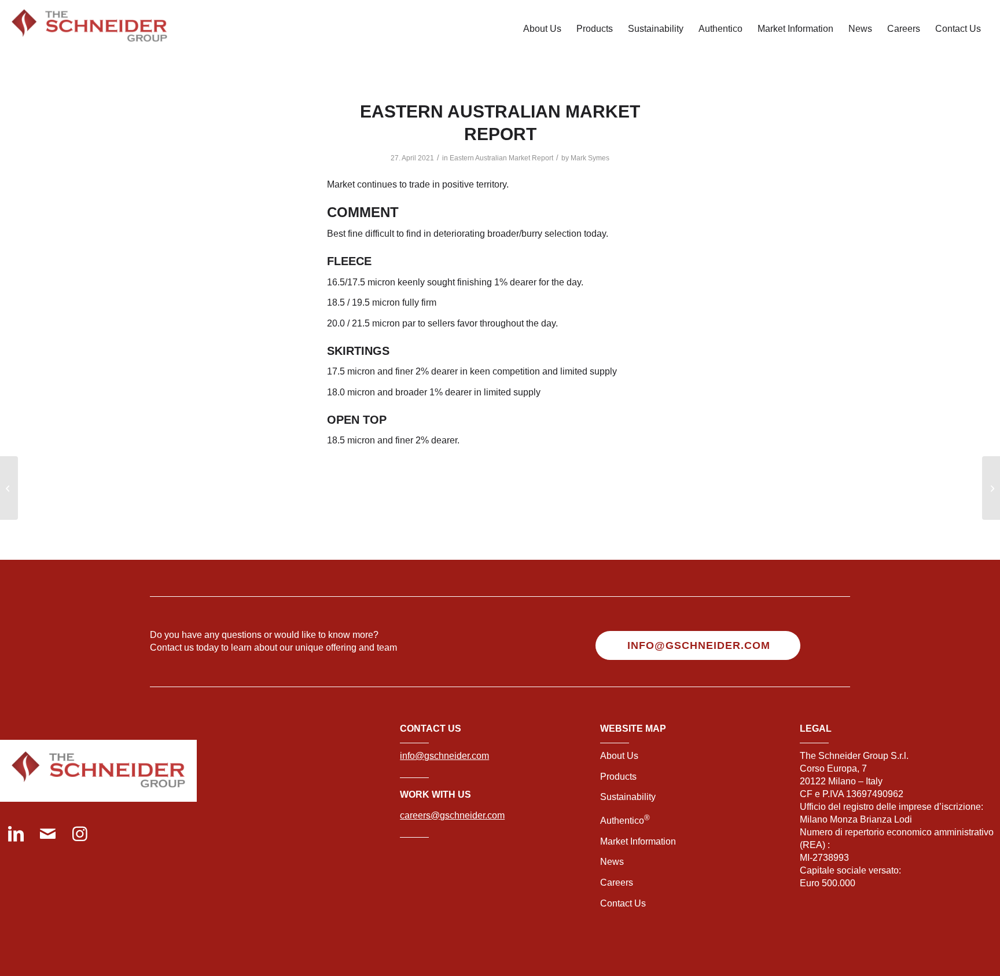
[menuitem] (542, 29)
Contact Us (623, 903)
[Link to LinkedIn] (16, 835)
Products (618, 776)
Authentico (625, 820)
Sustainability (628, 797)
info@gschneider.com (444, 756)
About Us (619, 756)
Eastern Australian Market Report (501, 158)
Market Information (638, 841)
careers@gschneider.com (452, 815)
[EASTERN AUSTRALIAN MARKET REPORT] (991, 488)
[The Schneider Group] (89, 29)
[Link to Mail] (48, 835)
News (612, 862)
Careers (616, 882)
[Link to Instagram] (79, 835)
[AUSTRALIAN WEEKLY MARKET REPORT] (9, 488)
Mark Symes (590, 158)
